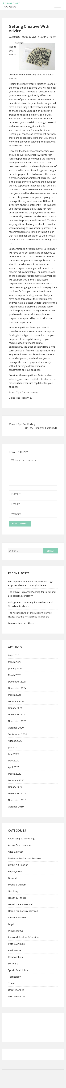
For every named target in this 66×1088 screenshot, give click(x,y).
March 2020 (14, 773)
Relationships (15, 956)
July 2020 (13, 747)
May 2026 (13, 655)
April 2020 (13, 767)
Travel (11, 983)
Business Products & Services (24, 858)
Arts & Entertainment (20, 845)
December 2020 (17, 714)
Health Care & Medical (20, 904)
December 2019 (17, 793)
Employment (15, 871)
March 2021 (14, 694)
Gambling (13, 891)
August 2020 (15, 740)
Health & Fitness (48, 36)
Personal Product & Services (24, 937)
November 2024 (17, 688)
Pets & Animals (16, 943)
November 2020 (17, 721)
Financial (12, 878)
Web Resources (17, 996)
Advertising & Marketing (21, 838)
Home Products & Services (23, 910)
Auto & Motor (15, 851)
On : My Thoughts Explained (40, 427)
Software (13, 963)
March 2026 (14, 661)
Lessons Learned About (21, 623)
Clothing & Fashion (18, 864)
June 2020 (13, 754)
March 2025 (14, 675)
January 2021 (15, 707)
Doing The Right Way (20, 397)
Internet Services (17, 917)
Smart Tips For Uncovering (23, 392)
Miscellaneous (15, 930)
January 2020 (15, 786)
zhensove (16, 36)
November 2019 (17, 800)
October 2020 (16, 727)
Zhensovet (11, 3)
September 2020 (17, 734)
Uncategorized (16, 989)
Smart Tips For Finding (22, 424)
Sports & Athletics (18, 970)
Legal (11, 924)
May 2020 (13, 760)
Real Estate (14, 950)
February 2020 (16, 780)
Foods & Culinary (17, 884)
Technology (14, 976)
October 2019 (16, 806)
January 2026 (15, 668)
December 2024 (17, 681)
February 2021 (16, 701)
